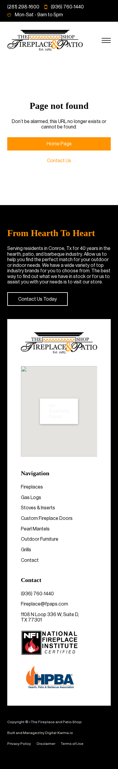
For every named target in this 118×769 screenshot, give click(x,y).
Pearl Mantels (35, 529)
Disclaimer (46, 743)
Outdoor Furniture (39, 539)
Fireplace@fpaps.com (44, 604)
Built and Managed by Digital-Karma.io (40, 733)
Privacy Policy (19, 743)
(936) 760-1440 (37, 593)
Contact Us (59, 160)
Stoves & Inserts (38, 507)
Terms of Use (72, 743)
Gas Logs (31, 497)
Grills (26, 549)
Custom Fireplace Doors (47, 518)
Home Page (59, 143)
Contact (30, 560)
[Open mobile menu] (106, 40)
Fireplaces (32, 487)
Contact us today (37, 299)
